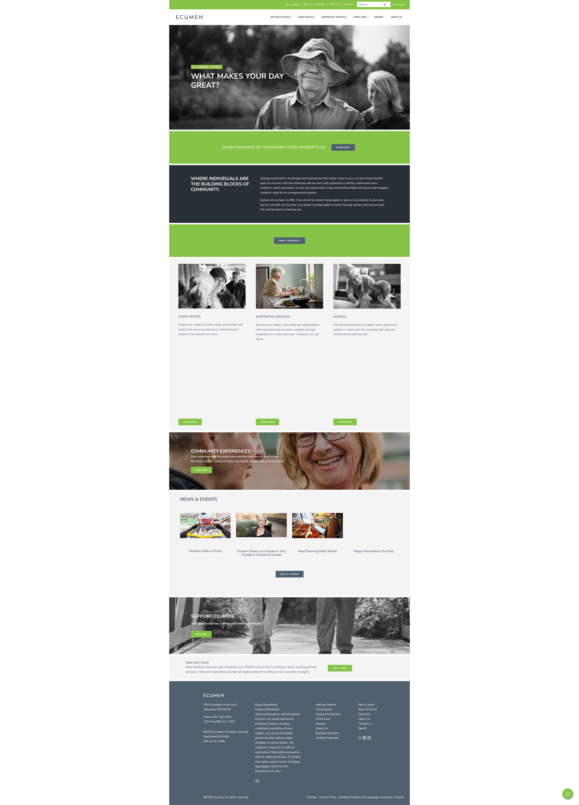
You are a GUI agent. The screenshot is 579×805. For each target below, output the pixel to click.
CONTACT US (334, 4)
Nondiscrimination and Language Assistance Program (371, 797)
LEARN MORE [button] (343, 147)
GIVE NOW (348, 4)
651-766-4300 (398, 4)
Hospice (321, 723)
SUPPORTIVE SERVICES (333, 17)
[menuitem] (292, 4)
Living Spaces (324, 709)
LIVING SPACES (306, 17)
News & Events (367, 709)
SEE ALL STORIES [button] (289, 574)
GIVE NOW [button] (201, 634)
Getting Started (326, 704)
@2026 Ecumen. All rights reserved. (226, 797)
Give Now (364, 714)
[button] (385, 5)
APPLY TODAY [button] (340, 668)
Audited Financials (327, 738)
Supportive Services (328, 714)
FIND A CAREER (292, 4)
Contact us (365, 723)
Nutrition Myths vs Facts (205, 551)
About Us (322, 728)
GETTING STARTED (280, 17)
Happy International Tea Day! (374, 551)
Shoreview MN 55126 (217, 709)
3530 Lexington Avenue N (220, 704)
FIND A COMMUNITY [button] (289, 240)
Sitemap (312, 797)
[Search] (373, 4)
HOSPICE (378, 17)
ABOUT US (307, 4)
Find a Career (366, 704)
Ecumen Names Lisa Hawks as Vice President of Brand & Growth (261, 553)
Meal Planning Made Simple (317, 551)
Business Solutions (327, 733)
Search (362, 728)
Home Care (360, 17)
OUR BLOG (320, 4)
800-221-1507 (226, 721)
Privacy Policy (327, 797)
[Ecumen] (189, 17)
